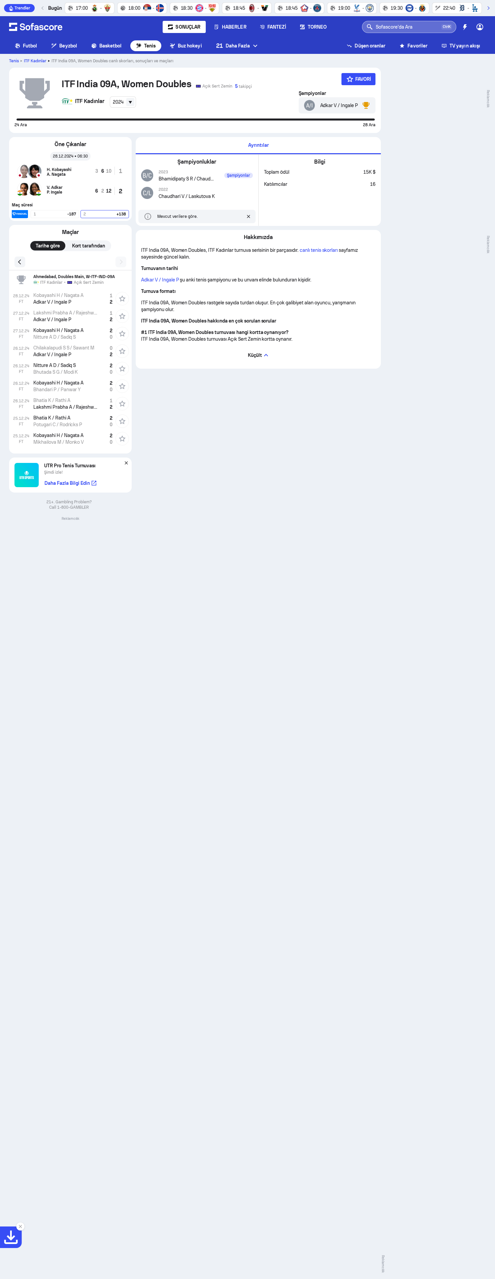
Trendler (22, 8)
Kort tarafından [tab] (88, 245)
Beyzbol (68, 45)
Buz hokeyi (190, 45)
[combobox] (123, 102)
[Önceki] (42, 8)
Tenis (150, 45)
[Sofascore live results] (35, 27)
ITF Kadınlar (35, 61)
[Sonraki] (488, 8)
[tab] (258, 145)
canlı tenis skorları (319, 250)
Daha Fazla (233, 45)
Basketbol (110, 45)
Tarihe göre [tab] (48, 245)
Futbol (30, 45)
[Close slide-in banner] (20, 1226)
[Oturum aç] (480, 27)
